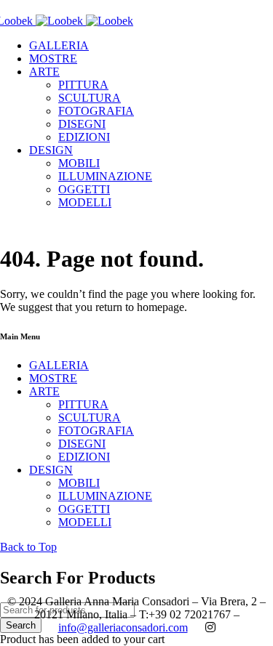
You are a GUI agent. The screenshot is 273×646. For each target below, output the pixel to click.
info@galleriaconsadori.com (123, 627)
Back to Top (28, 547)
